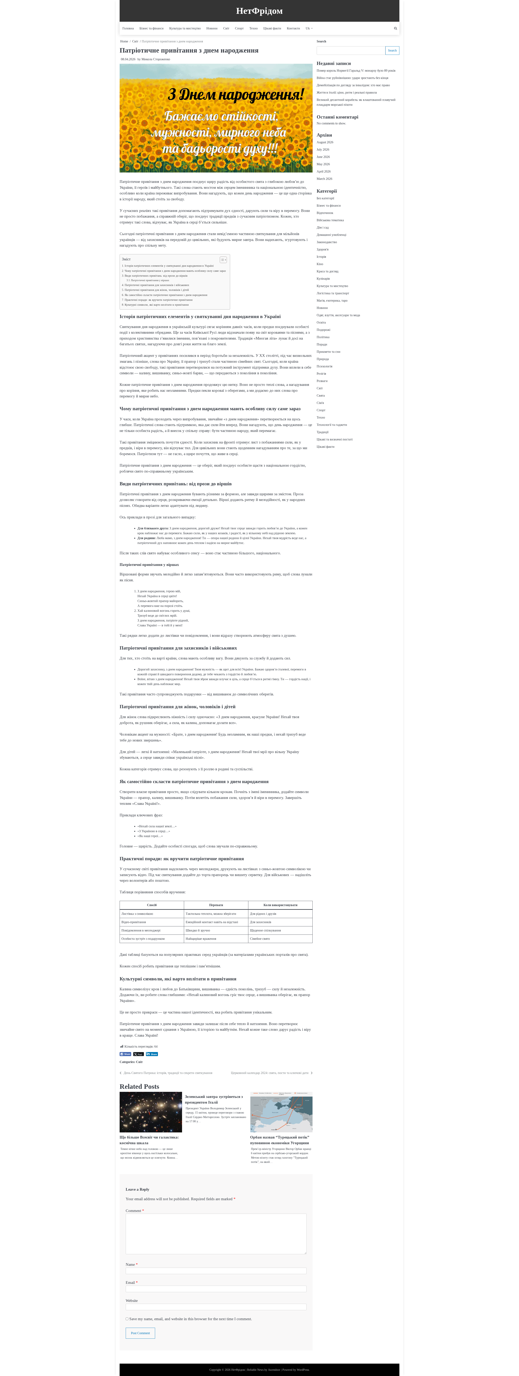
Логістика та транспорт (333, 293)
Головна (128, 28)
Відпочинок (325, 213)
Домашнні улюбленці (331, 234)
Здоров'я (322, 249)
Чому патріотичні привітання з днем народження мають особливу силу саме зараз (175, 270)
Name (132, 1264)
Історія (321, 256)
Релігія (321, 373)
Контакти (293, 28)
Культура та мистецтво (185, 28)
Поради (322, 344)
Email (132, 1282)
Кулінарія (323, 278)
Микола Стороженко (156, 59)
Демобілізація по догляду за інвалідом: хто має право (353, 85)
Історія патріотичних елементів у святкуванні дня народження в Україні (169, 265)
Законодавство (327, 242)
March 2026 (324, 178)
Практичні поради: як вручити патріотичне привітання (158, 299)
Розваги (322, 381)
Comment (135, 1211)
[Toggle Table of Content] (221, 259)
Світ (226, 28)
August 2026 (325, 142)
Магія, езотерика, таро (332, 300)
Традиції (322, 432)
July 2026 (323, 149)
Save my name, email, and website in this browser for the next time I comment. (190, 1319)
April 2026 (324, 171)
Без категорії (325, 198)
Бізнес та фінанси (151, 28)
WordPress (303, 1369)
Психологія (324, 366)
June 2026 (323, 157)
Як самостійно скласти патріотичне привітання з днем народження (166, 295)
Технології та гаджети (332, 424)
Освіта (321, 322)
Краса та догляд (327, 271)
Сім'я (320, 403)
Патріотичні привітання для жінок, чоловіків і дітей (157, 289)
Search (321, 41)
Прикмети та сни (328, 351)
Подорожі (323, 329)
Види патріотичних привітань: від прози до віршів (156, 275)
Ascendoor (274, 1369)
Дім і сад (323, 227)
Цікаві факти (272, 28)
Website (132, 1300)
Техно (253, 28)
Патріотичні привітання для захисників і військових (157, 285)
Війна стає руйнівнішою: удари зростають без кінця (352, 78)
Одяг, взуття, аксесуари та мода (338, 315)
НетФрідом (259, 11)
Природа (323, 359)
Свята (321, 395)
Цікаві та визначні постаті (335, 439)
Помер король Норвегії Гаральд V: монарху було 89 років (356, 70)
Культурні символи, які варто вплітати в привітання (157, 304)
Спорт (239, 28)
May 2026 (323, 164)
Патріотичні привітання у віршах (150, 280)
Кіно (320, 264)
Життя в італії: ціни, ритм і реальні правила (347, 92)
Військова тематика (330, 220)
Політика (323, 337)
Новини (212, 28)
